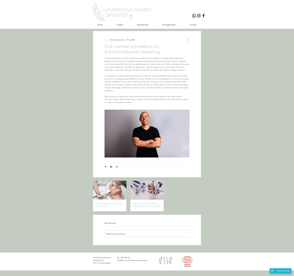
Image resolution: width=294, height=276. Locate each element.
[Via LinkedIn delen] (111, 167)
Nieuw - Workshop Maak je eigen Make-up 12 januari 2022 (147, 204)
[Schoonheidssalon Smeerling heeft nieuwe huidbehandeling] (109, 190)
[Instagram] (198, 15)
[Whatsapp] (194, 15)
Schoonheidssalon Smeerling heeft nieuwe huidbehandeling (109, 204)
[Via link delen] (117, 167)
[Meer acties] (188, 39)
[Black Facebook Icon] (203, 15)
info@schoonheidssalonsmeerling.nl (132, 260)
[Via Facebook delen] (106, 167)
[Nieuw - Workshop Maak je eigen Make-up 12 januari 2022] (147, 190)
